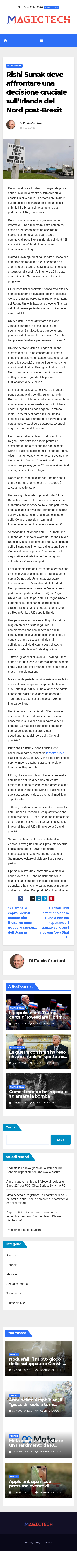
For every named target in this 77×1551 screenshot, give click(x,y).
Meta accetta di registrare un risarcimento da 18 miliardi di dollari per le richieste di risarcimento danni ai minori (37, 1199)
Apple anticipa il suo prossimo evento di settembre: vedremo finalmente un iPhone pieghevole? (33, 1216)
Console (11, 1264)
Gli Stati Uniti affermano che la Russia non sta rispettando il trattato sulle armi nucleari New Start (54, 920)
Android (11, 1255)
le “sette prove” (55, 752)
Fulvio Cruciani (32, 123)
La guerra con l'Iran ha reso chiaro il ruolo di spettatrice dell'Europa (38, 1057)
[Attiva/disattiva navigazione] (41, 40)
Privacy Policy (32, 1542)
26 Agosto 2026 (22, 1492)
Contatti (48, 1542)
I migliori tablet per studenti (24, 1229)
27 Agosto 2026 (22, 1370)
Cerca (10, 1127)
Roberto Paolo (48, 1411)
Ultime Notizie (14, 66)
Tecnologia (13, 1293)
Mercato (11, 1274)
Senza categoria (17, 1283)
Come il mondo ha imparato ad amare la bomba (38, 1094)
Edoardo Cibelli (49, 1370)
